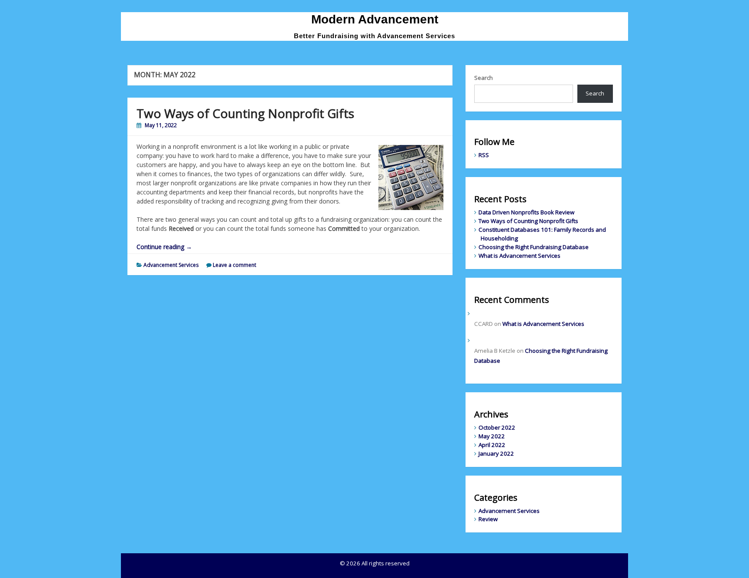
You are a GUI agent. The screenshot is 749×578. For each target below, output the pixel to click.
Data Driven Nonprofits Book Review (526, 212)
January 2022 (496, 453)
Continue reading (164, 247)
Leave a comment (234, 265)
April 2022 (492, 445)
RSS (484, 155)
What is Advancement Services (519, 255)
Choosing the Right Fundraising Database (534, 247)
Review (488, 519)
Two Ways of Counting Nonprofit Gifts (245, 113)
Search (483, 78)
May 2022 (492, 436)
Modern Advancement (374, 19)
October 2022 (497, 427)
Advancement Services (171, 265)
